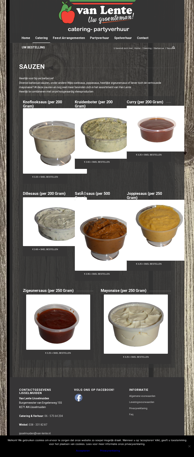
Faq (131, 414)
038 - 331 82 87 (33, 424)
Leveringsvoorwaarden (141, 402)
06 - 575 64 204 (41, 415)
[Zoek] (172, 47)
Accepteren (83, 450)
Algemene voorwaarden (142, 396)
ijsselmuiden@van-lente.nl (35, 433)
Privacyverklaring (138, 408)
